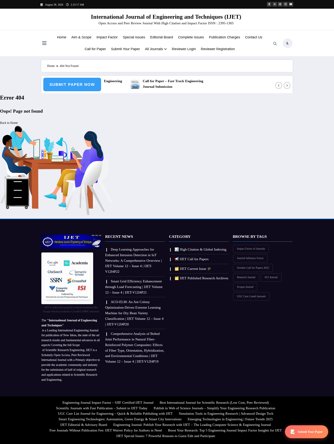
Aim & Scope (81, 37)
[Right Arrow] (287, 85)
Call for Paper (95, 49)
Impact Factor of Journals (251, 248)
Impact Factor (107, 37)
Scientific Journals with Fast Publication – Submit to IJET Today (101, 408)
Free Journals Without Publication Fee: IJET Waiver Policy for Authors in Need (105, 430)
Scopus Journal (245, 286)
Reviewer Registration (218, 49)
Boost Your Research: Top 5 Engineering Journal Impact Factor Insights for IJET (225, 430)
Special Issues (134, 37)
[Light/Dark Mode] (287, 43)
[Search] (275, 44)
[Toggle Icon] (44, 43)
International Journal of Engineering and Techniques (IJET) (166, 17)
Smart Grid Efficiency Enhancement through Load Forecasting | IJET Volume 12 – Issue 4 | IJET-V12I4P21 (134, 286)
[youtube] (291, 4)
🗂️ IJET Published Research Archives (201, 278)
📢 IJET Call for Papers (192, 259)
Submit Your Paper (125, 49)
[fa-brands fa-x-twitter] (274, 4)
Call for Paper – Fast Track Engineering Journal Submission (168, 84)
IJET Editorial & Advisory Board (83, 425)
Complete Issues (191, 37)
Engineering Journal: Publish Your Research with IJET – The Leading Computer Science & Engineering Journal (192, 425)
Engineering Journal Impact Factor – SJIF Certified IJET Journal (107, 402)
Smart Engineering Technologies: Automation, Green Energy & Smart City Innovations (120, 419)
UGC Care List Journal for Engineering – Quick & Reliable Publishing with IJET (115, 413)
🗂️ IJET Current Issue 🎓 (193, 269)
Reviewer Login (184, 49)
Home (61, 37)
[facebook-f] (269, 4)
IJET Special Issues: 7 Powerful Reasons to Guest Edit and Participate (165, 436)
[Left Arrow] (279, 85)
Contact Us (253, 37)
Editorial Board (161, 37)
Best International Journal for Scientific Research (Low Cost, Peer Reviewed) (214, 402)
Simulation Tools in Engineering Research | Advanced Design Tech (226, 413)
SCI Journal (271, 277)
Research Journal (246, 277)
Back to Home (9, 122)
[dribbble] (280, 4)
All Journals (154, 49)
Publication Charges (224, 37)
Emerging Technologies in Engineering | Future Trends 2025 (230, 419)
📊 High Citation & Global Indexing (200, 249)
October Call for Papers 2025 (253, 267)
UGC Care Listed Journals (251, 296)
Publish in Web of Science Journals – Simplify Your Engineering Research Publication (214, 408)
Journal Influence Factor (250, 258)
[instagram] (285, 4)
